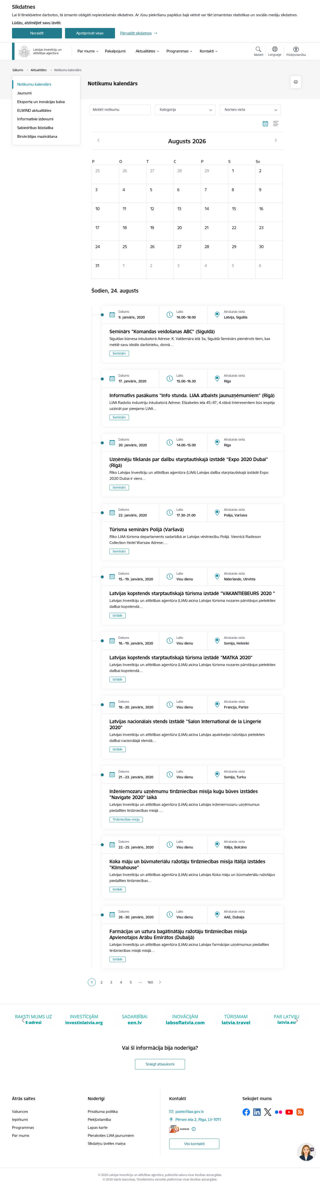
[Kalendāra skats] (265, 124)
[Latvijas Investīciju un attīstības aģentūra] (40, 51)
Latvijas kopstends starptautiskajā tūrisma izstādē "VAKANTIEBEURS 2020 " (192, 593)
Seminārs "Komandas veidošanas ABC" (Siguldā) (162, 332)
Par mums (20, 1135)
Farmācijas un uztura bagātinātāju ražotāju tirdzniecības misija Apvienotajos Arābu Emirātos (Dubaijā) (178, 934)
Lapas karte (98, 1127)
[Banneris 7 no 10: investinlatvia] (84, 1020)
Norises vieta (235, 109)
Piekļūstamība (99, 1119)
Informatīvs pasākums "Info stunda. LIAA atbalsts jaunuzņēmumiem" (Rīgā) (192, 395)
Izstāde (117, 615)
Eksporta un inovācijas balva (41, 101)
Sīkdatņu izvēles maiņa (107, 1143)
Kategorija (168, 109)
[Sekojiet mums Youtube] (289, 1112)
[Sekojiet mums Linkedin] (257, 1112)
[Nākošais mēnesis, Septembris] (276, 141)
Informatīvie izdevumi (35, 119)
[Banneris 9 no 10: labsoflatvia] (185, 1020)
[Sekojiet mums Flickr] (278, 1112)
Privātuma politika (103, 1111)
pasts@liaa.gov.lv (190, 1111)
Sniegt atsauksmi (160, 1064)
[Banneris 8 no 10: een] (134, 1020)
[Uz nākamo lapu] (160, 982)
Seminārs (119, 353)
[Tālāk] (297, 1020)
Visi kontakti (194, 1143)
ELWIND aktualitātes (34, 110)
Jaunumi (24, 93)
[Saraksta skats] (276, 124)
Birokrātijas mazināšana (37, 136)
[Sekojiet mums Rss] (300, 1112)
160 (150, 982)
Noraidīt (37, 33)
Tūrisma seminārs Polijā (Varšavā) (147, 529)
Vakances (20, 1111)
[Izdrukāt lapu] (295, 82)
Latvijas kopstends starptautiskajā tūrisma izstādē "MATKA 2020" (181, 658)
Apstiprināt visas (90, 33)
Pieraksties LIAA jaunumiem (111, 1135)
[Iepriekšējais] (23, 1020)
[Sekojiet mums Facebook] (246, 1112)
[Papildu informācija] (194, 1129)
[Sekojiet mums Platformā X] (268, 1112)
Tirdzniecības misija (126, 819)
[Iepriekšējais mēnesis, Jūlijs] (98, 141)
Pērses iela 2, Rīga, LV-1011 (198, 1119)
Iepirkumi (20, 1119)
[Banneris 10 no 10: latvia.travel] (236, 1020)
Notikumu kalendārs (34, 84)
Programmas (23, 1127)
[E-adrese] (179, 1129)
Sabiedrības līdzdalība (35, 127)
